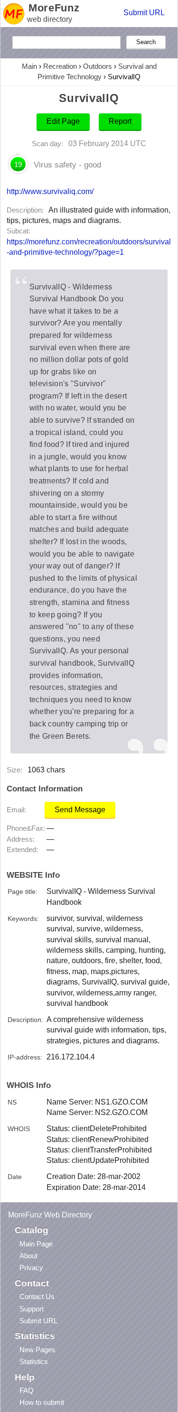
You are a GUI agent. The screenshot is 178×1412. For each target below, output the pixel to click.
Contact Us (37, 1296)
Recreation (60, 66)
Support (31, 1309)
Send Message (80, 810)
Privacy (31, 1267)
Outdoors (97, 66)
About (28, 1256)
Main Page (36, 1244)
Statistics (33, 1361)
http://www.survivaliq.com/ (50, 191)
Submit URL (144, 13)
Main (29, 66)
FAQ (26, 1390)
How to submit (41, 1402)
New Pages (37, 1350)
